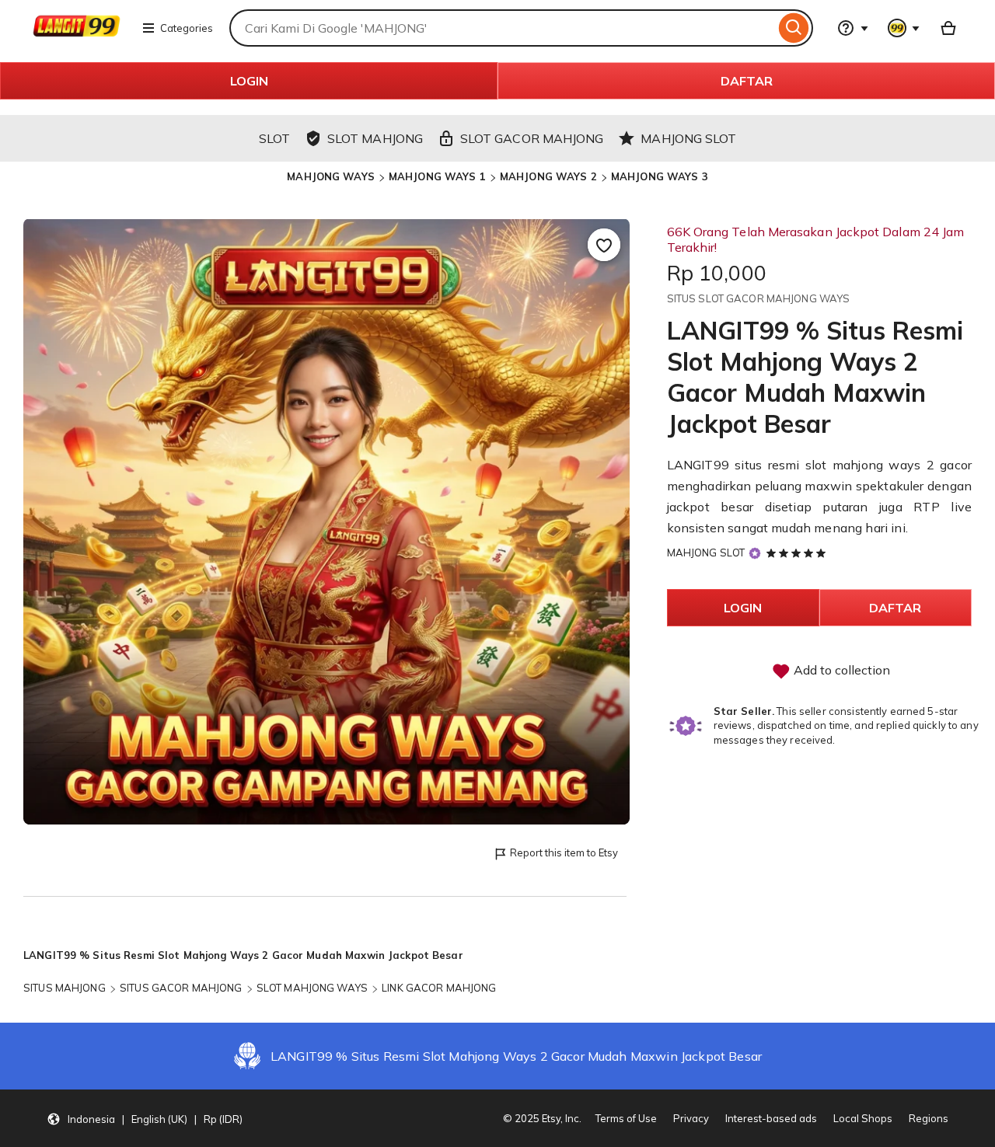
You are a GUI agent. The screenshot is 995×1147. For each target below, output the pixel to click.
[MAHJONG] (76, 37)
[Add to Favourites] (604, 244)
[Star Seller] (755, 554)
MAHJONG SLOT (706, 552)
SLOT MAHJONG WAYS (312, 987)
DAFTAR (747, 81)
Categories (186, 28)
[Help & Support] (852, 28)
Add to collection (840, 670)
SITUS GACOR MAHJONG (181, 987)
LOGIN (249, 81)
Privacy (691, 1118)
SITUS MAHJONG (64, 987)
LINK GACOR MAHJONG (439, 987)
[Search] (794, 28)
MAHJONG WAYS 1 (437, 176)
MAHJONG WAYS (331, 176)
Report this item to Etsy (564, 852)
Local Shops (862, 1118)
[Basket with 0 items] (948, 28)
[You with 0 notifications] (904, 28)
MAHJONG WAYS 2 (548, 176)
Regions (928, 1118)
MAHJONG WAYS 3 (659, 176)
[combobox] (502, 28)
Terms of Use (626, 1118)
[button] (144, 1118)
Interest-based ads (771, 1118)
